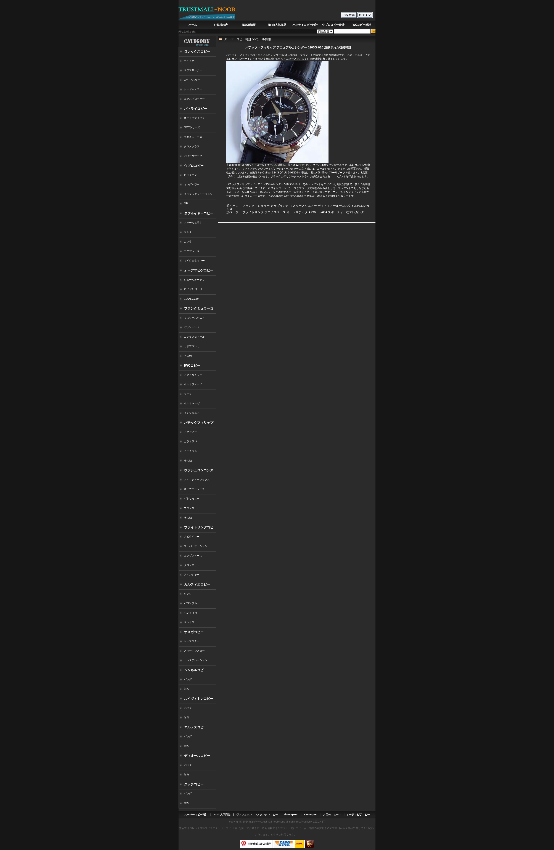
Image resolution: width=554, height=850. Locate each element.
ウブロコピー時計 (333, 24)
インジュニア (192, 412)
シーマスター (192, 641)
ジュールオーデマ (194, 279)
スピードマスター (194, 650)
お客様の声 (221, 24)
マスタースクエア (194, 317)
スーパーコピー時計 (237, 39)
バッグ (188, 679)
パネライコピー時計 (305, 24)
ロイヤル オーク (193, 289)
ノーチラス (190, 450)
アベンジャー (192, 574)
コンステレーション (195, 660)
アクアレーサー (193, 251)
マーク (188, 393)
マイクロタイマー (194, 260)
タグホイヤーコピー (198, 213)
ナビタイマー (192, 536)
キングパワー (192, 184)
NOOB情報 (249, 24)
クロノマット (192, 565)
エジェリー (190, 508)
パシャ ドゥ (191, 612)
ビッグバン (190, 174)
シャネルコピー (195, 670)
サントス (189, 622)
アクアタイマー (193, 374)
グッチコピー (194, 784)
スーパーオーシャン (195, 546)
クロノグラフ (192, 146)
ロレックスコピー (197, 51)
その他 (189, 355)
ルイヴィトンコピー (198, 698)
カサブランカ (192, 346)
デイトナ (189, 60)
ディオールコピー (197, 755)
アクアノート (192, 431)
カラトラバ (190, 441)
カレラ (188, 241)
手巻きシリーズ (193, 136)
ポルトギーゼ (192, 403)
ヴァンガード (192, 327)
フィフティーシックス (197, 479)
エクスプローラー (194, 98)
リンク (188, 232)
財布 (186, 688)
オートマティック (194, 117)
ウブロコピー (194, 165)
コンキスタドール (194, 336)
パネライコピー (195, 108)
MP (186, 203)
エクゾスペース (193, 555)
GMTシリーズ (192, 127)
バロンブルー (192, 603)
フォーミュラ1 (192, 222)
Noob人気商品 (277, 24)
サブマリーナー (193, 70)
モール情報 (263, 39)
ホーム (192, 24)
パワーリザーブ (193, 155)
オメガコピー (194, 632)
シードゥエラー (193, 89)
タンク (188, 593)
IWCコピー (192, 365)
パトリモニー (192, 498)
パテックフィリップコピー (242, 184)
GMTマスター (192, 79)
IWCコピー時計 (361, 24)
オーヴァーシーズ (194, 489)
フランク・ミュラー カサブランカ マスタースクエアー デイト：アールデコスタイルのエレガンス (297, 207)
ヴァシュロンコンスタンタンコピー (257, 814)
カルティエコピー (197, 584)
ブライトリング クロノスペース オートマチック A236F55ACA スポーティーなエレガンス (303, 212)
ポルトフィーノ (193, 384)
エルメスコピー (195, 727)
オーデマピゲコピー (198, 270)
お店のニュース (332, 814)
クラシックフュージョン (198, 194)
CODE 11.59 (191, 298)
